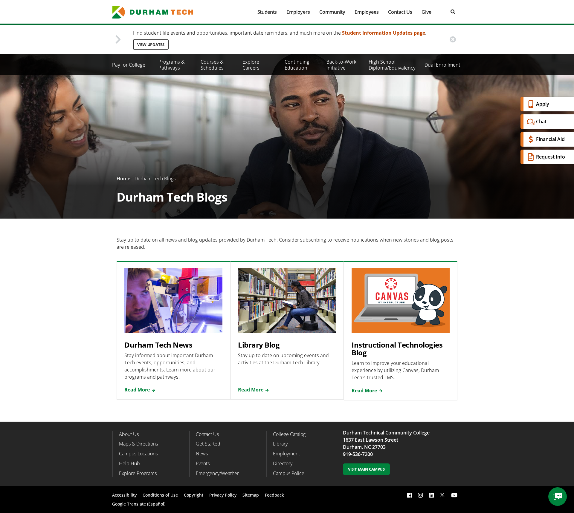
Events (203, 463)
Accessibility (124, 495)
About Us (129, 434)
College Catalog (289, 434)
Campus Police (288, 473)
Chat (541, 121)
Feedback (274, 495)
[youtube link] (454, 495)
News (202, 453)
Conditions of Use (160, 495)
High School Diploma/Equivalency (392, 65)
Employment (286, 453)
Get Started (208, 443)
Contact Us (400, 12)
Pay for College (128, 65)
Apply (542, 104)
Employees (366, 12)
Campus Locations (138, 453)
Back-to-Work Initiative (341, 65)
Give (426, 12)
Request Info (550, 156)
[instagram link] (420, 495)
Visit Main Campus (366, 469)
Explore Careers (250, 65)
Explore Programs (138, 473)
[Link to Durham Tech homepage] (156, 12)
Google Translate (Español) (138, 504)
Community (332, 12)
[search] (453, 11)
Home (123, 178)
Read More (137, 389)
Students (267, 12)
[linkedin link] (431, 495)
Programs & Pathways (171, 65)
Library (280, 443)
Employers (298, 12)
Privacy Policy (222, 495)
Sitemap (250, 495)
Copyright (193, 495)
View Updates (150, 44)
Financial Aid (550, 139)
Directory (282, 463)
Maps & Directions (138, 443)
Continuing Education (297, 65)
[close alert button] (453, 39)
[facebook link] (409, 495)
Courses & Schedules (212, 65)
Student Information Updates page (383, 33)
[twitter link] (442, 494)
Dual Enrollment (442, 65)
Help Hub (129, 463)
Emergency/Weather (217, 473)
